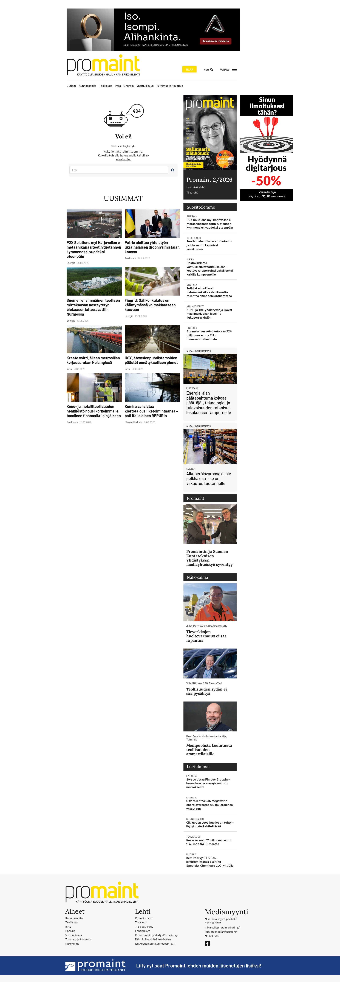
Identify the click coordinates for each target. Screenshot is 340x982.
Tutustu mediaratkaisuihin (221, 931)
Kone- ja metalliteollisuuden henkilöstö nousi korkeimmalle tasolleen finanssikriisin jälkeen (94, 411)
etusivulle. (123, 159)
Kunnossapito (87, 85)
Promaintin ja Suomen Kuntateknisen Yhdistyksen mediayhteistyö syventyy (209, 558)
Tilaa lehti (192, 192)
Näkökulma (72, 943)
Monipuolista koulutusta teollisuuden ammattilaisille (209, 749)
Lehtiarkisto (142, 930)
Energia (129, 85)
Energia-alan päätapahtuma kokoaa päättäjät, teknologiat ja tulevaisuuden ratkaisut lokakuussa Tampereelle (208, 402)
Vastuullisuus (145, 85)
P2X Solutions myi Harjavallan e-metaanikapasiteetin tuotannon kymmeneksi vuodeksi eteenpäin (94, 249)
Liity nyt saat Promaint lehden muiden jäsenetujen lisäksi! (198, 966)
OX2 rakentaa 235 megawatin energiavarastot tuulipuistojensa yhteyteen (209, 804)
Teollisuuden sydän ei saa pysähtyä (206, 691)
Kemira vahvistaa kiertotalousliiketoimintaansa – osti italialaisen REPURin (151, 411)
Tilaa (189, 69)
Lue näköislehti (196, 187)
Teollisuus (105, 85)
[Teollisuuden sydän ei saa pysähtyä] (210, 663)
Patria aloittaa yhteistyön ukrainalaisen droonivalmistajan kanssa (152, 247)
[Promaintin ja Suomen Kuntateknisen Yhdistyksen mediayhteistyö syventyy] (210, 524)
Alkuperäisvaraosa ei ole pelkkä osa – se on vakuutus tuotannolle (208, 478)
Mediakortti (212, 936)
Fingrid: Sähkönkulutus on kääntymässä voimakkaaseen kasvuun (150, 305)
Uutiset (71, 85)
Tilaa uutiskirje (144, 926)
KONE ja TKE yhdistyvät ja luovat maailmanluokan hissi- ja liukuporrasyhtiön (209, 313)
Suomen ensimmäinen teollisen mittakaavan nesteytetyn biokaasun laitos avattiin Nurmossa (93, 307)
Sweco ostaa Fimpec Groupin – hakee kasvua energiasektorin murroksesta (208, 783)
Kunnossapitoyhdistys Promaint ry (156, 935)
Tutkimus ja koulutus (169, 85)
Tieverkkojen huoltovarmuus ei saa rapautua (206, 636)
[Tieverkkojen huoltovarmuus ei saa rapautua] (210, 602)
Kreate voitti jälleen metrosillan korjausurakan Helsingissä (93, 360)
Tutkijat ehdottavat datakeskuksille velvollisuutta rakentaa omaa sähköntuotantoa (209, 292)
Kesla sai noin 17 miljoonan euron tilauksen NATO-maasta (209, 842)
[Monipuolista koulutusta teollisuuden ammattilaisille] (210, 716)
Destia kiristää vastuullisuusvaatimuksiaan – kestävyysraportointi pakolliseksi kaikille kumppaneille (210, 268)
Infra (118, 85)
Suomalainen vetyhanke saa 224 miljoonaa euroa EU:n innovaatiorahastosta (209, 335)
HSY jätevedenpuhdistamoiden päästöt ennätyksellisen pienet (151, 360)
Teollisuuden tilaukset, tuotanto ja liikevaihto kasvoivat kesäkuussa (209, 245)
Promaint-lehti (144, 918)
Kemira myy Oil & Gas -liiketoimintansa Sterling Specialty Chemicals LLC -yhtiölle (210, 861)
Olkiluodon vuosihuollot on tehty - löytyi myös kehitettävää (210, 824)
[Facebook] (207, 943)
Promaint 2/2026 (209, 179)
